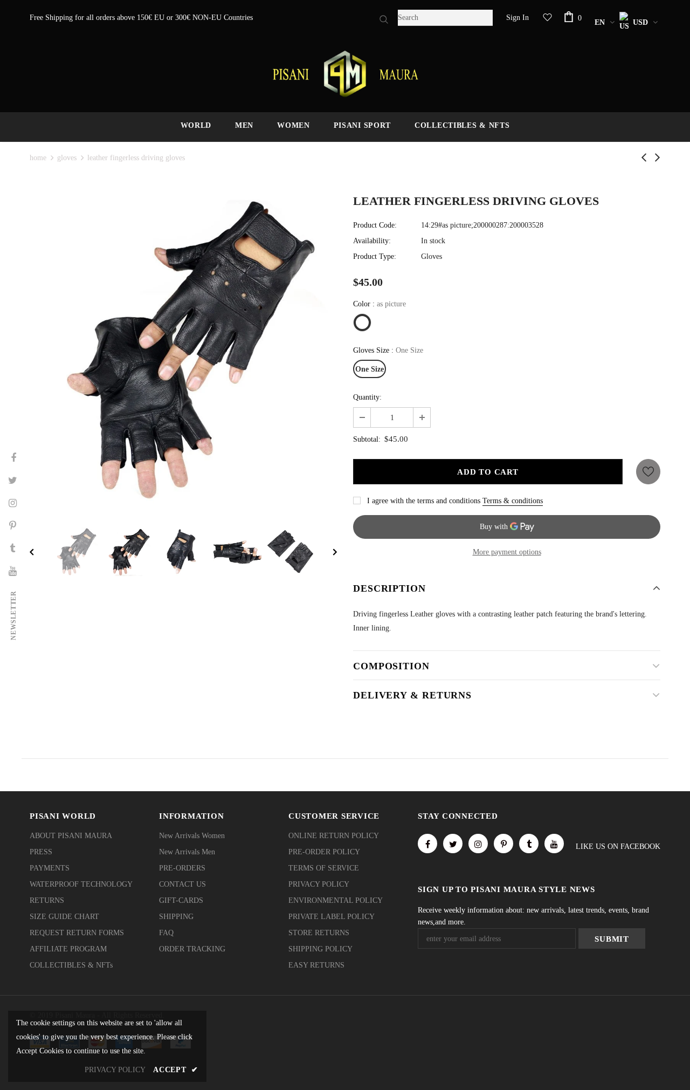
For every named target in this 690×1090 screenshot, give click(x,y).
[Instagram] (478, 843)
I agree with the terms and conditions (423, 501)
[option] (183, 350)
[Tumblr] (529, 843)
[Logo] (345, 74)
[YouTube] (554, 843)
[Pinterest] (503, 843)
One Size (369, 369)
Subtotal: (367, 439)
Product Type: (374, 256)
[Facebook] (427, 843)
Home (38, 158)
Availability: (372, 241)
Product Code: (375, 225)
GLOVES (67, 158)
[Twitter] (453, 843)
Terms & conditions (512, 501)
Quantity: (367, 397)
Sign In (517, 17)
